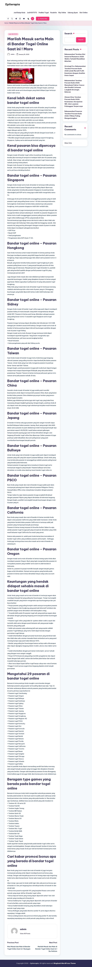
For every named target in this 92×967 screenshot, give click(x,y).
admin (23, 929)
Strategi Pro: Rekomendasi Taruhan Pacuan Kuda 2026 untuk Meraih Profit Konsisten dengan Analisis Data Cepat (75, 70)
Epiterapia (12, 4)
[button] (42, 19)
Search (68, 33)
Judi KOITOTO (13, 34)
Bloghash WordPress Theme (65, 963)
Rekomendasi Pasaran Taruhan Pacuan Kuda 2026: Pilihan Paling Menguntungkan (73, 114)
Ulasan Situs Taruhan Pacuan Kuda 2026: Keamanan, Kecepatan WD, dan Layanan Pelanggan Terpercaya (74, 101)
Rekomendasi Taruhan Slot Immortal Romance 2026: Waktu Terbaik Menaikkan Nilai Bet (75, 57)
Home (6, 23)
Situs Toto (68, 143)
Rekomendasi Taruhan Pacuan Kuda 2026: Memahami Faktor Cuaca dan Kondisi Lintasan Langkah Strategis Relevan (74, 86)
